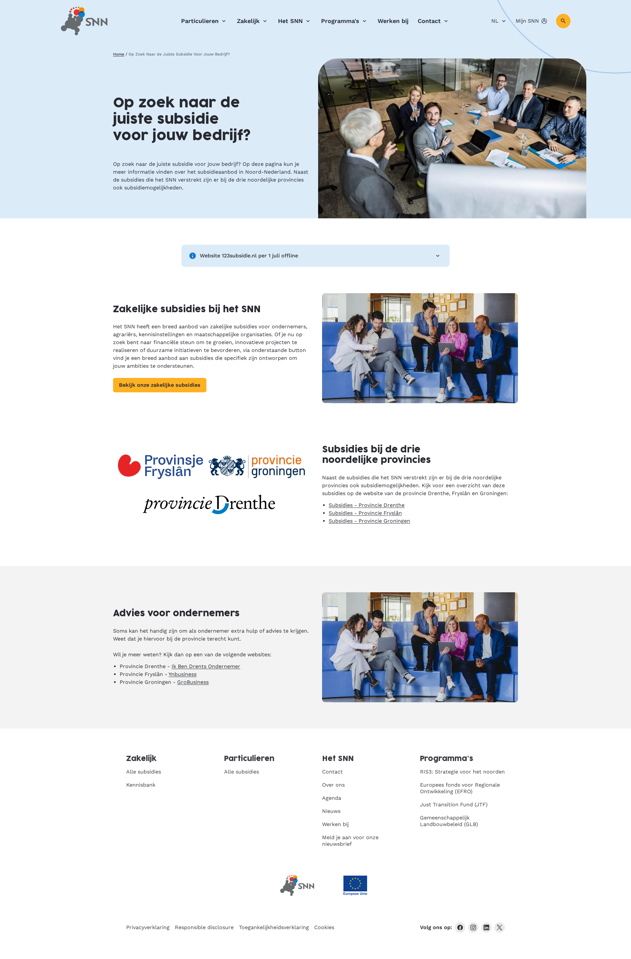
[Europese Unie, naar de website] (355, 886)
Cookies (324, 927)
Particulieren (200, 20)
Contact (429, 20)
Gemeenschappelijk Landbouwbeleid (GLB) (449, 821)
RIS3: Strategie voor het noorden (462, 772)
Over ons (333, 785)
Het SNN (290, 20)
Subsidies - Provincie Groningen (369, 521)
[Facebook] (460, 927)
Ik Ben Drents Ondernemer (206, 666)
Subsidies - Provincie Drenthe (367, 505)
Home (118, 54)
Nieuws (331, 811)
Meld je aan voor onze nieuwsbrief (350, 840)
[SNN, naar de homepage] (84, 21)
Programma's (340, 20)
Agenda (331, 798)
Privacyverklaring (148, 927)
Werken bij (393, 20)
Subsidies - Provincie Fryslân (365, 513)
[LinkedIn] (486, 927)
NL (495, 21)
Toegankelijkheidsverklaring (274, 927)
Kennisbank (140, 785)
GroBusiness (193, 682)
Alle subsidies (143, 772)
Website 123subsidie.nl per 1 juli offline (249, 255)
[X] (499, 927)
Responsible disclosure (204, 927)
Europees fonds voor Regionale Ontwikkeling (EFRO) (460, 788)
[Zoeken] (563, 21)
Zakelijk (248, 20)
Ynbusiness (183, 674)
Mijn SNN (527, 21)
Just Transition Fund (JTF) (454, 804)
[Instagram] (473, 927)
